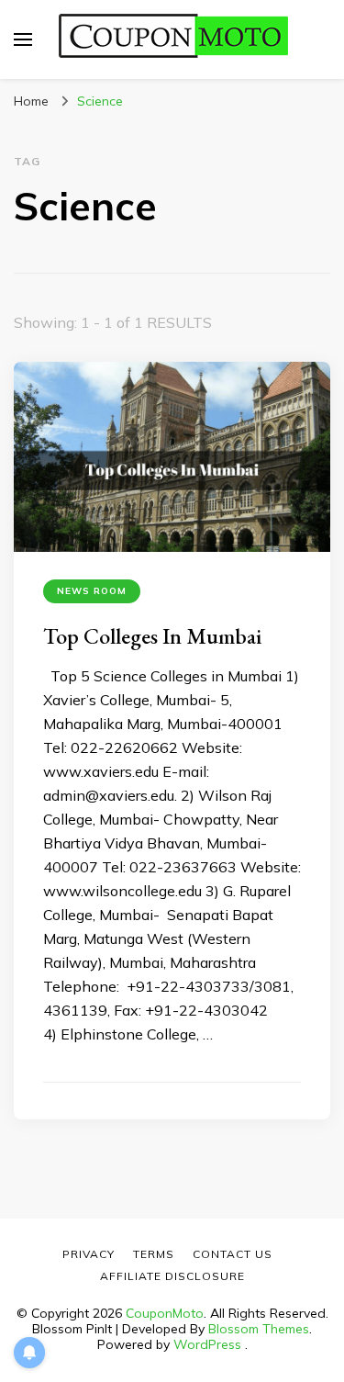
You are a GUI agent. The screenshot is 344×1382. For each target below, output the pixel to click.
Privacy (88, 1254)
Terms (153, 1254)
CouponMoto (165, 1313)
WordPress (207, 1344)
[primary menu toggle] (23, 39)
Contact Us (232, 1254)
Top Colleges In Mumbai (152, 636)
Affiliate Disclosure (172, 1276)
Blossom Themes (258, 1328)
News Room (92, 591)
